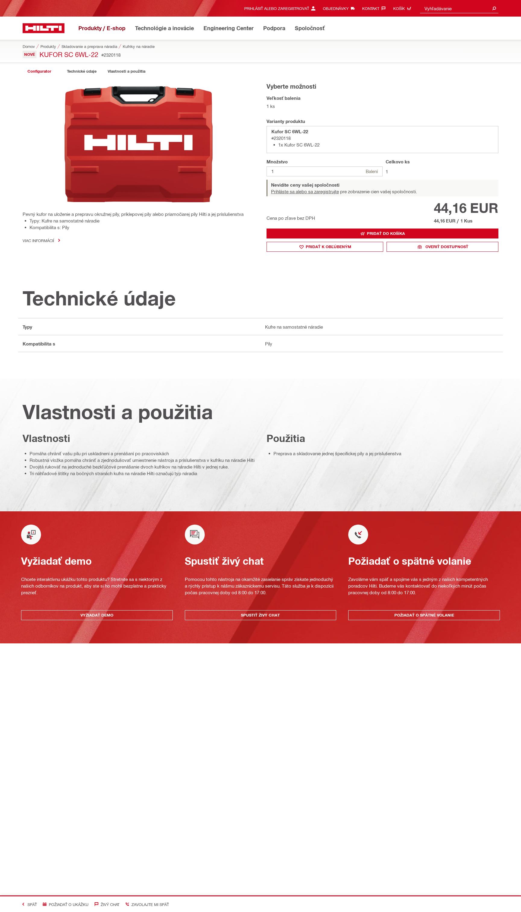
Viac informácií (38, 240)
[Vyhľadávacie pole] (494, 8)
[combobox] (459, 8)
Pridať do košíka (386, 233)
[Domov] (44, 28)
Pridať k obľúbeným (328, 246)
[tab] (39, 71)
